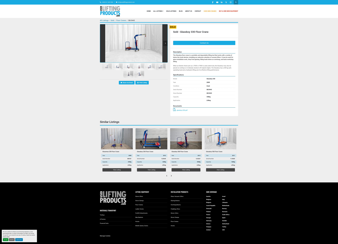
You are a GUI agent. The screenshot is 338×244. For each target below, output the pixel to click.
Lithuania (225, 202)
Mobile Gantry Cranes (141, 225)
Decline (12, 239)
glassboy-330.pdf (182, 110)
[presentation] (166, 175)
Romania (224, 211)
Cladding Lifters (175, 209)
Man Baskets (139, 217)
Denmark (209, 208)
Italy (223, 199)
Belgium (208, 199)
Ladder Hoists (139, 209)
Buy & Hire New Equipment (228, 11)
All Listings (157, 11)
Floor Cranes (139, 205)
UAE (223, 230)
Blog (181, 11)
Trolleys (102, 215)
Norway (224, 208)
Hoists (137, 221)
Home (149, 11)
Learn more (19, 239)
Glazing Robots (175, 200)
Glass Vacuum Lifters (177, 196)
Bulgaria (208, 202)
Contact (198, 11)
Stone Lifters (139, 196)
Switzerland (225, 224)
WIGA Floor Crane (211, 151)
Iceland (208, 230)
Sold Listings (171, 11)
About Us (188, 11)
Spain (223, 217)
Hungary (208, 227)
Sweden (224, 220)
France (208, 214)
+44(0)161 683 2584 (107, 2)
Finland (208, 211)
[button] (158, 11)
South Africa (225, 214)
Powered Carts (104, 223)
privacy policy (6, 236)
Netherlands (225, 205)
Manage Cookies (105, 236)
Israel (223, 196)
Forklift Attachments (141, 213)
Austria (208, 196)
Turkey (224, 227)
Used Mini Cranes (210, 11)
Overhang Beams (176, 205)
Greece (208, 224)
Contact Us (204, 43)
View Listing (117, 170)
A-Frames (103, 219)
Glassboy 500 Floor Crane (145, 151)
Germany (209, 220)
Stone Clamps (139, 200)
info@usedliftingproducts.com (126, 2)
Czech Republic (210, 205)
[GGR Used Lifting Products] (116, 198)
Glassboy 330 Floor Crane (110, 151)
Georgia (208, 217)
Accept (5, 239)
